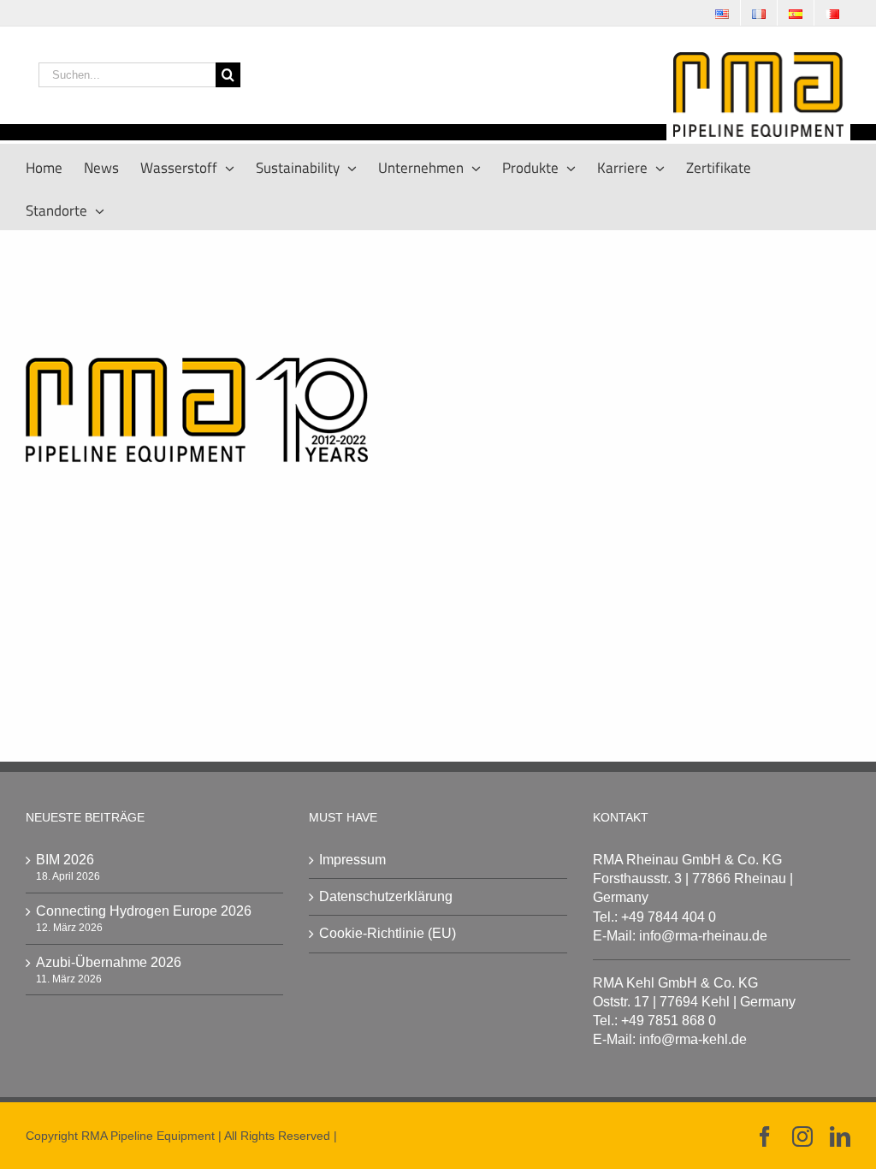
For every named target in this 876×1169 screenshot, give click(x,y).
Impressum (352, 859)
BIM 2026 (65, 859)
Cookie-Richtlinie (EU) (387, 933)
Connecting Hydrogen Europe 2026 (144, 911)
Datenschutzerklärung (386, 896)
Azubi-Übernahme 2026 (108, 962)
